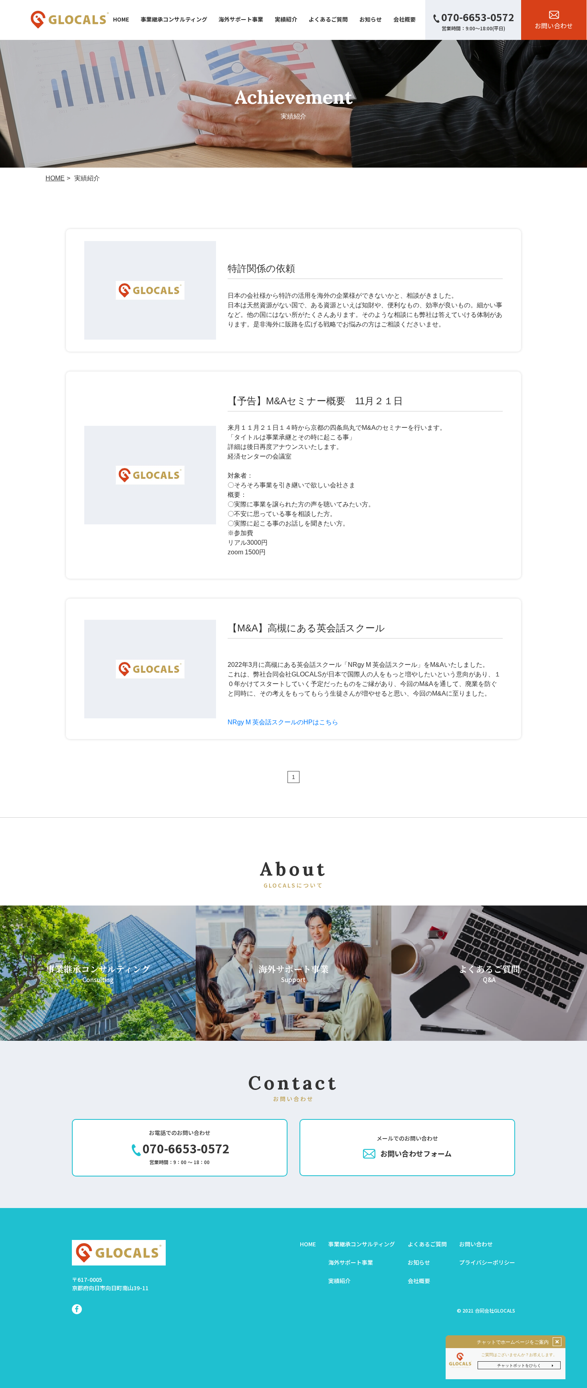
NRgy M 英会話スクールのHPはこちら (283, 722)
